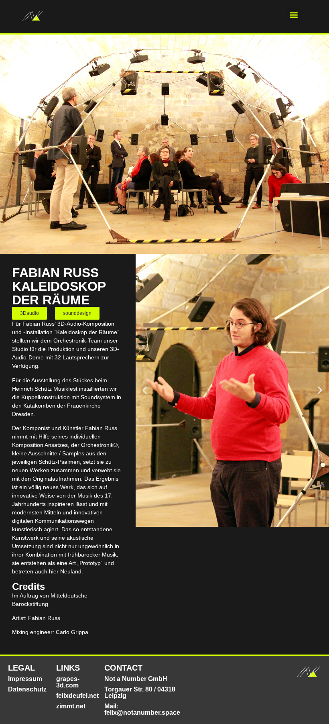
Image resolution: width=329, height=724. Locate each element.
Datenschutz (27, 689)
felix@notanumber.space (142, 712)
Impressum (25, 678)
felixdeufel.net (77, 695)
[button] (294, 14)
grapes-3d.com (67, 682)
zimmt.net (70, 706)
